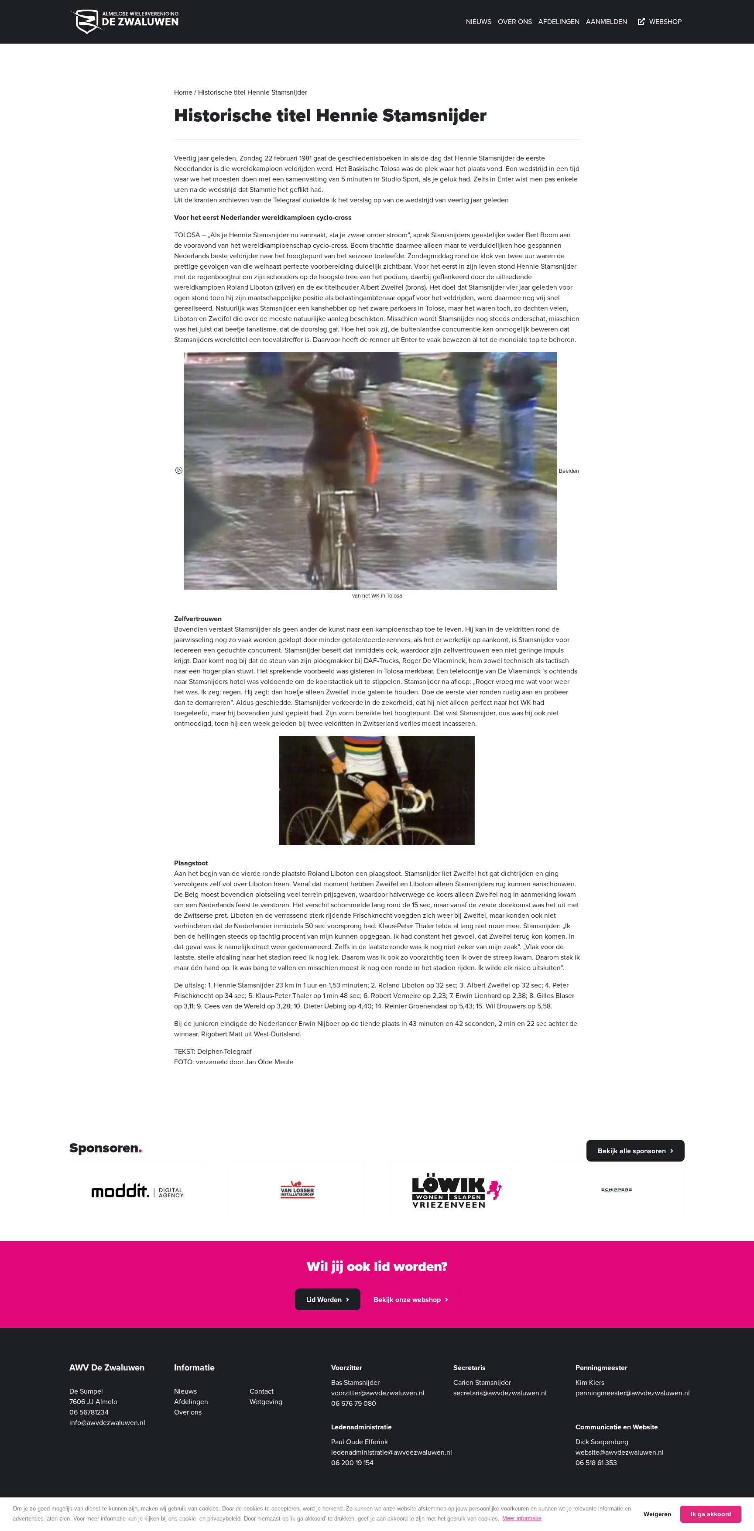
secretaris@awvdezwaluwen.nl (500, 1393)
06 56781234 (89, 1412)
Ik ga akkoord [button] (711, 1513)
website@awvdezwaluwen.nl (620, 1452)
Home (183, 92)
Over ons (515, 21)
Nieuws (478, 21)
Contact (262, 1391)
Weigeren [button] (658, 1513)
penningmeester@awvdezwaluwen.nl (633, 1393)
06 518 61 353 (596, 1463)
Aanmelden (606, 21)
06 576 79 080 (353, 1403)
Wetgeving (266, 1402)
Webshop (665, 21)
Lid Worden (324, 1299)
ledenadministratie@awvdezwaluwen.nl (391, 1452)
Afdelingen (558, 21)
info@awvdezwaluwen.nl (107, 1422)
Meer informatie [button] (522, 1518)
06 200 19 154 (352, 1463)
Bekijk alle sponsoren (632, 1151)
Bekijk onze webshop (407, 1299)
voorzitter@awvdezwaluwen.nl (378, 1393)
